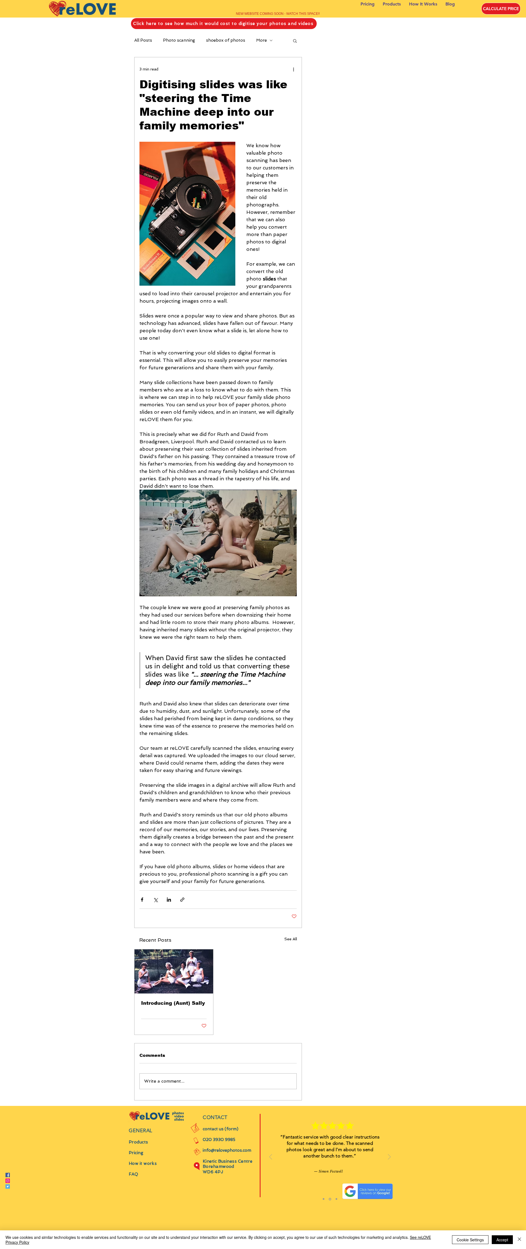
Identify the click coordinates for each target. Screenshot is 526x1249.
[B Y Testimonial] (329, 1199)
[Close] (519, 1240)
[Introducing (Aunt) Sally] (174, 971)
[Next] (389, 1157)
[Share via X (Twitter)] (155, 899)
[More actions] (293, 69)
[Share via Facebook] (142, 899)
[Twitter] (7, 1186)
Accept (502, 1239)
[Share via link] (182, 899)
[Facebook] (7, 1175)
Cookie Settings (470, 1239)
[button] (295, 40)
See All (290, 939)
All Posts (143, 40)
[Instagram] (7, 1181)
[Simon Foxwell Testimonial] (323, 1199)
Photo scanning (179, 40)
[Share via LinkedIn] (168, 899)
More (261, 40)
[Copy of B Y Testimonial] (336, 1199)
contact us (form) (220, 1128)
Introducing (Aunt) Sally (173, 1003)
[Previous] (270, 1157)
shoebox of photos (225, 40)
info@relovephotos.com (227, 1150)
